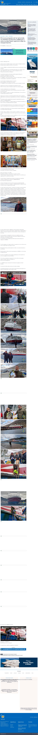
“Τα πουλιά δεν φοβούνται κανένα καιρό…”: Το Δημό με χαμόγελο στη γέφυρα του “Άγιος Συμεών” (31, 151)
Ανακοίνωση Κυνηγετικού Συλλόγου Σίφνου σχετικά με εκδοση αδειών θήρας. (32, 158)
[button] (31, 2)
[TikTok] (34, 2)
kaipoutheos (4, 45)
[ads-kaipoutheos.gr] (13, 649)
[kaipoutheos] (1, 45)
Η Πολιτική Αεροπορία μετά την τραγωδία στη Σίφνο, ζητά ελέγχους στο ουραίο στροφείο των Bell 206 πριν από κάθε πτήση (32, 43)
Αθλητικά (28, 144)
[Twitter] (35, 2)
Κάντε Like (28, 48)
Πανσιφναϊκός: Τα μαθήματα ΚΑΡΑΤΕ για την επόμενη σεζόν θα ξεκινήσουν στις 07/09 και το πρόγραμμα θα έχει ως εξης (32, 141)
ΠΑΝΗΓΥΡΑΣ (13, 655)
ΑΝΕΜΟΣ (15, 654)
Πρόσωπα (11, 36)
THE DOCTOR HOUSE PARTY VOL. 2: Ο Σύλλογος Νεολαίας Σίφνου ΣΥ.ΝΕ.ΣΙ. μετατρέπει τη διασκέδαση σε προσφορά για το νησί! (32, 30)
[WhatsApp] (21, 46)
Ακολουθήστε (32, 47)
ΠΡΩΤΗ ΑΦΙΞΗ (17, 655)
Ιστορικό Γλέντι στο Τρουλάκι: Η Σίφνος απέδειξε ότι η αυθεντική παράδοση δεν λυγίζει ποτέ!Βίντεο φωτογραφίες (32, 25)
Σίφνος (21, 655)
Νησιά (7, 36)
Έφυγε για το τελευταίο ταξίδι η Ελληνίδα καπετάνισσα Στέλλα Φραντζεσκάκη (22, 729)
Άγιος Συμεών (11, 654)
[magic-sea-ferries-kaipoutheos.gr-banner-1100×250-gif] (13, 52)
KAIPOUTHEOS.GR (5, 654)
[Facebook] (33, 2)
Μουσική (29, 23)
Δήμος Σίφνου (28, 148)
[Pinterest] (19, 46)
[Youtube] (37, 2)
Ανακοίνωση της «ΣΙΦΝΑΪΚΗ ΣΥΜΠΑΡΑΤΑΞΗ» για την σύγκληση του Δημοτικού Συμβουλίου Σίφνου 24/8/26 (32, 155)
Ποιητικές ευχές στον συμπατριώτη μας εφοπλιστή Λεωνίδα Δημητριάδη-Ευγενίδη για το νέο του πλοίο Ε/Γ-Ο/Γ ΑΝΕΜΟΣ (28, 709)
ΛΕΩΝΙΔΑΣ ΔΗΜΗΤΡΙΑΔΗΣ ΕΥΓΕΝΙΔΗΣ (6, 655)
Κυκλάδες (2, 36)
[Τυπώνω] (25, 46)
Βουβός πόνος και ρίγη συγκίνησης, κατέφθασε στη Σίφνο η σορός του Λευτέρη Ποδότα (22, 725)
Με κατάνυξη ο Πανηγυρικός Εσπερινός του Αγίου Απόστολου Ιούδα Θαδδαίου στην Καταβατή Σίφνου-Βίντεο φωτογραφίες (32, 38)
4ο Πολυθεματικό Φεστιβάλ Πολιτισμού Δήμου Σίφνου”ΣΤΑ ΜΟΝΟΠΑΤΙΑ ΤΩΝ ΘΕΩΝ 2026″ (32, 147)
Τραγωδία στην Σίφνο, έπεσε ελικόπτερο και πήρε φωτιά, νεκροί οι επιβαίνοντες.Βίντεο (32, 35)
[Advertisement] (19, 12)
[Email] (23, 46)
